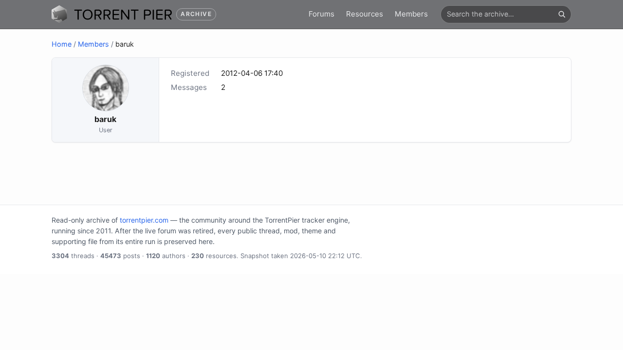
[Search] (561, 14)
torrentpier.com (144, 220)
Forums (321, 13)
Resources (364, 13)
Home (62, 44)
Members (411, 13)
